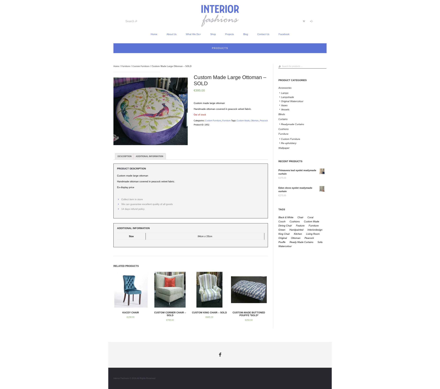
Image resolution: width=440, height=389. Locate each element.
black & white (285, 217)
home (154, 34)
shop (213, 34)
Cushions (283, 129)
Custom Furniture (141, 66)
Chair (300, 217)
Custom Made (243, 120)
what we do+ (193, 34)
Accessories (285, 87)
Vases (284, 105)
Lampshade (287, 97)
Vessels (285, 109)
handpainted (296, 229)
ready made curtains (301, 242)
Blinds (281, 114)
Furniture (125, 66)
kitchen (298, 233)
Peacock (264, 120)
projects (229, 34)
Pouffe (281, 242)
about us (172, 34)
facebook (284, 34)
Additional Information (149, 156)
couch (281, 221)
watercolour (285, 246)
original (282, 238)
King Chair (284, 233)
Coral (310, 217)
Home (116, 66)
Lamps (284, 93)
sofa (319, 242)
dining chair (285, 225)
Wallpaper (283, 148)
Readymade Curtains (292, 124)
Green (281, 229)
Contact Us (263, 34)
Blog (245, 34)
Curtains (283, 119)
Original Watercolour (292, 101)
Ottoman (255, 120)
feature (300, 225)
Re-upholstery (288, 143)
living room (313, 233)
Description (125, 156)
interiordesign (314, 229)
